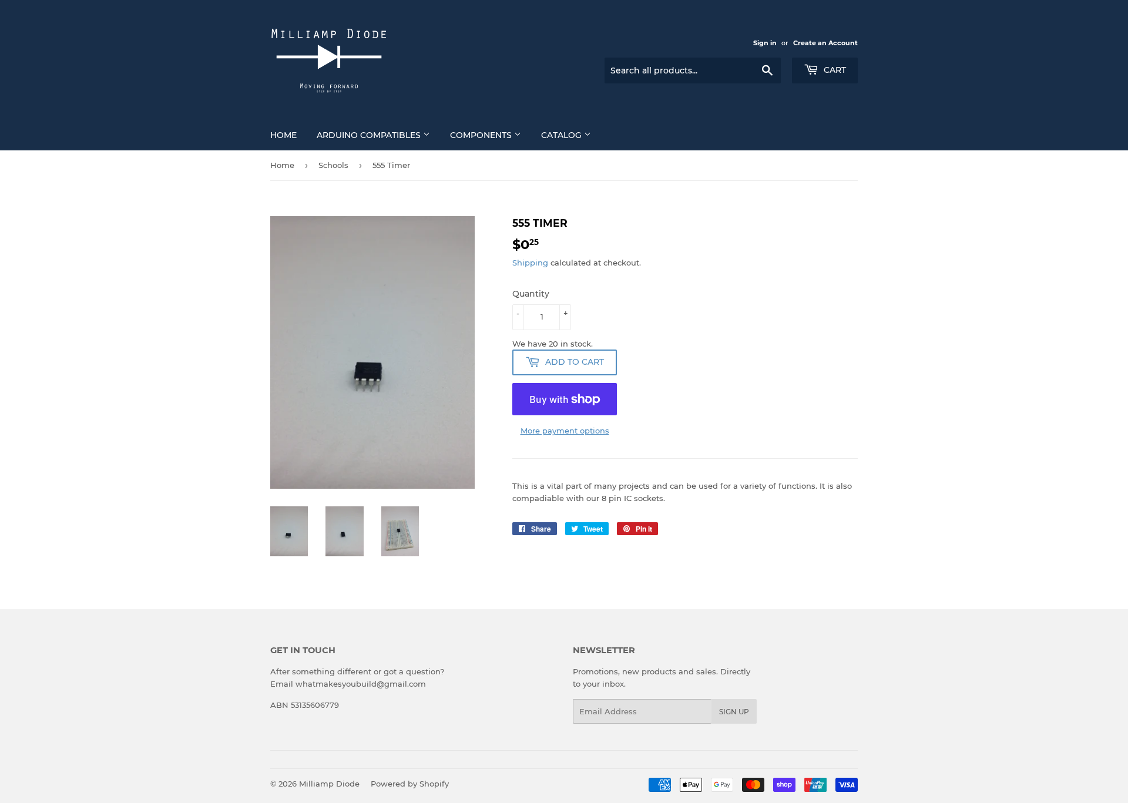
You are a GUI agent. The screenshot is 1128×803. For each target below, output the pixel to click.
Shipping (530, 262)
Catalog (562, 135)
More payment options (565, 430)
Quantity (530, 293)
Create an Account (825, 43)
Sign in (765, 43)
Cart (833, 70)
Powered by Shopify (410, 783)
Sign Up (734, 711)
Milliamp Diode (329, 783)
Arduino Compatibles (370, 135)
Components (482, 135)
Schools (333, 165)
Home (283, 135)
